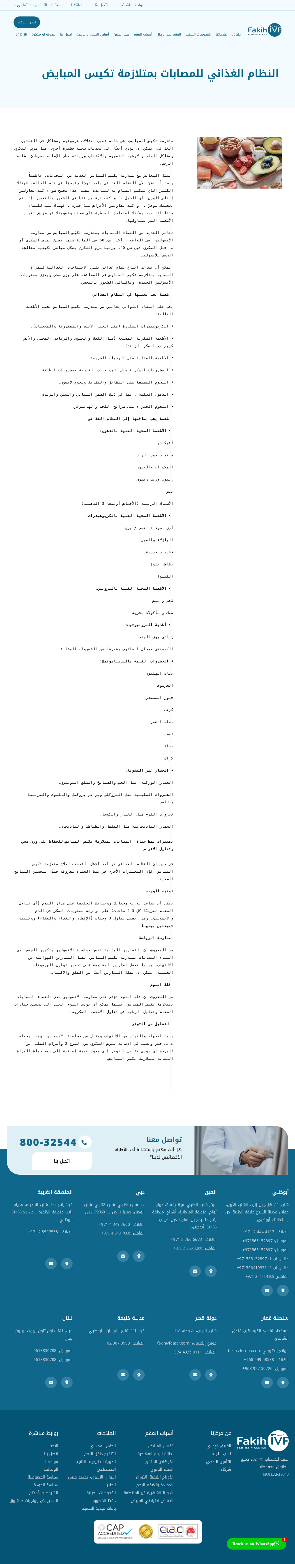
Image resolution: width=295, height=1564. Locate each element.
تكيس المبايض (160, 1446)
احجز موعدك (27, 22)
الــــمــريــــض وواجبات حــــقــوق (34, 1501)
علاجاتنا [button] (221, 34)
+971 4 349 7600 (114, 1224)
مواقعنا (51, 1462)
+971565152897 (257, 1240)
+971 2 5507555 (43, 1232)
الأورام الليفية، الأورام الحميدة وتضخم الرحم (154, 1481)
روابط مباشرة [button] (132, 5)
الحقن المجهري (103, 1446)
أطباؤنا (236, 34)
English (21, 34)
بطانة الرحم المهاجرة (155, 1454)
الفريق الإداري (219, 1446)
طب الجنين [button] (121, 34)
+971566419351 (252, 1267)
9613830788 (44, 1350)
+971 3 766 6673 (186, 1239)
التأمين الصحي (218, 1462)
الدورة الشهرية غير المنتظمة (148, 1493)
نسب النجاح (221, 1454)
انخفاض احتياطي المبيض (152, 1501)
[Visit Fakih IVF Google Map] (283, 1290)
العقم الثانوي (161, 1469)
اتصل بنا (66, 34)
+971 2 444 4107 (258, 1232)
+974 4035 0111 (187, 1352)
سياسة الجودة (46, 1485)
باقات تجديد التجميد (99, 1508)
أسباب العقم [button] (143, 34)
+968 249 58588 (259, 1359)
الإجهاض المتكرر (159, 1462)
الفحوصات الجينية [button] (198, 34)
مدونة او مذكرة (43, 34)
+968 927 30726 (257, 1368)
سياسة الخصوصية (43, 1477)
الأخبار (53, 1446)
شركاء (226, 1469)
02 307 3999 (118, 1343)
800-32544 (48, 1142)
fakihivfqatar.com (173, 1343)
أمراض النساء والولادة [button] (92, 34)
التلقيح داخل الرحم (100, 1454)
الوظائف (51, 1469)
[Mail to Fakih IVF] (267, 1290)
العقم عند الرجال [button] (169, 34)
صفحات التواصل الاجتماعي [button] (38, 5)
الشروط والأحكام (43, 1493)
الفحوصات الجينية (101, 1493)
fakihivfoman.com (244, 1350)
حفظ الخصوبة (104, 1501)
